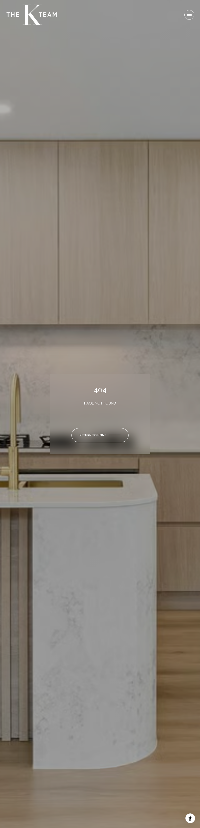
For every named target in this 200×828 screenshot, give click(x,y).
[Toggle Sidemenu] (189, 15)
